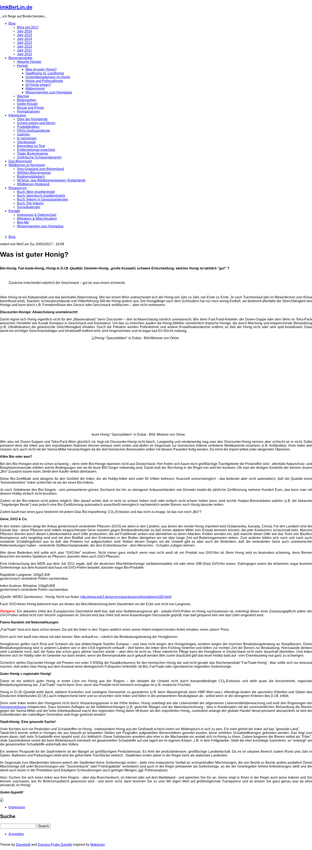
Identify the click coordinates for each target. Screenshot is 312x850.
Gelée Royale (27, 104)
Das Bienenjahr (20, 161)
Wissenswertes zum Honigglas (48, 92)
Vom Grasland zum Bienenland (40, 169)
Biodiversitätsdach (31, 176)
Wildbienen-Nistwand (33, 184)
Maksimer (97, 844)
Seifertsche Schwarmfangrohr (39, 157)
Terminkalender (28, 207)
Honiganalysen (28, 111)
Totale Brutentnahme (32, 153)
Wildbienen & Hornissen (26, 165)
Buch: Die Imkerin (30, 203)
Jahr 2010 (24, 54)
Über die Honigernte (32, 119)
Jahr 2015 (24, 35)
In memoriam (27, 138)
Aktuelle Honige (29, 62)
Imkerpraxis (17, 115)
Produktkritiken (28, 127)
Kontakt (14, 211)
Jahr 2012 (24, 46)
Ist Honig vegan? (38, 84)
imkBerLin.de (16, 7)
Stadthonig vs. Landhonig (44, 73)
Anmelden (16, 834)
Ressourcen (17, 188)
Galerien (23, 134)
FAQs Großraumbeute (33, 130)
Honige (22, 65)
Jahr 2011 (24, 50)
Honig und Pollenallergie (44, 81)
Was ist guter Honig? (41, 69)
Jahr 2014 (24, 39)
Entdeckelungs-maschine (36, 150)
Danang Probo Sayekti (55, 844)
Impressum (16, 807)
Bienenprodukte (20, 58)
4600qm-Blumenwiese (34, 172)
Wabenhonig (35, 88)
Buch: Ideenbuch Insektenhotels (41, 195)
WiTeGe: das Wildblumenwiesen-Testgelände (51, 180)
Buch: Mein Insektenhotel (36, 192)
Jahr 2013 (24, 42)
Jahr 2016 (24, 31)
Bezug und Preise (30, 107)
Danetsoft (23, 844)
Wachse (23, 96)
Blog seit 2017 (28, 27)
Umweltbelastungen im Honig (47, 77)
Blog (11, 23)
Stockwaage (26, 142)
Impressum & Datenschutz (36, 215)
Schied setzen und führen (36, 123)
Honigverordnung (13, 707)
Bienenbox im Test (31, 146)
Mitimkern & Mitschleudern (37, 218)
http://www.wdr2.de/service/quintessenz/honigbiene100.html (125, 597)
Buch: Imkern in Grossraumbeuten (42, 199)
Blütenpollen (26, 100)
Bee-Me (23, 222)
